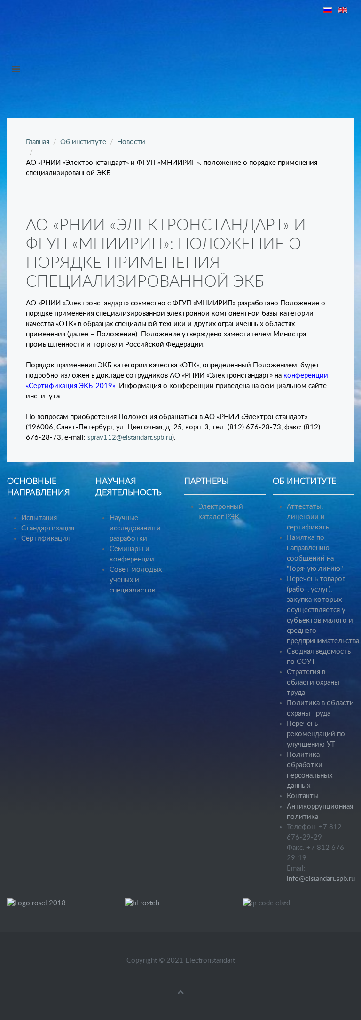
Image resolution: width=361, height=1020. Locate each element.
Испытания (39, 518)
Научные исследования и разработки (135, 528)
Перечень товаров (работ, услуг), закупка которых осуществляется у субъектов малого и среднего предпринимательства (323, 610)
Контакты (303, 796)
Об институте (83, 142)
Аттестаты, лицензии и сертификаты (309, 517)
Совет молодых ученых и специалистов (136, 580)
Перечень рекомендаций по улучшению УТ (316, 734)
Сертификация (45, 538)
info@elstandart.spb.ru (321, 878)
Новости (131, 142)
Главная (37, 142)
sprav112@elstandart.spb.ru (129, 437)
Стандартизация (47, 528)
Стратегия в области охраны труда (313, 682)
